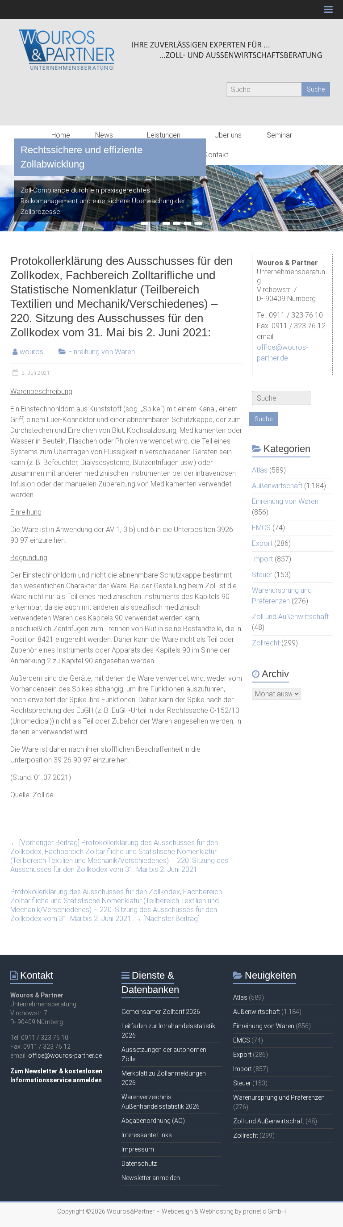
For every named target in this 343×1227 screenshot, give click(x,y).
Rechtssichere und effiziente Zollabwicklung (81, 157)
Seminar (279, 135)
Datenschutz (139, 1163)
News (104, 135)
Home (60, 135)
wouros (31, 352)
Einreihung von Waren (101, 352)
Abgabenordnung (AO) (153, 1120)
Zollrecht (266, 643)
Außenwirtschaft (277, 486)
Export (262, 543)
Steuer (262, 574)
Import (262, 559)
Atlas (260, 470)
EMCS (261, 527)
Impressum (137, 1149)
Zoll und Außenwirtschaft (290, 616)
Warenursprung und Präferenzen (279, 1097)
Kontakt (216, 155)
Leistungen (163, 135)
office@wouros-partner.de (65, 1055)
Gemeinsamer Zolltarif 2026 (160, 1011)
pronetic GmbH (264, 1211)
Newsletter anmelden (150, 1177)
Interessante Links (146, 1135)
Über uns (228, 135)
